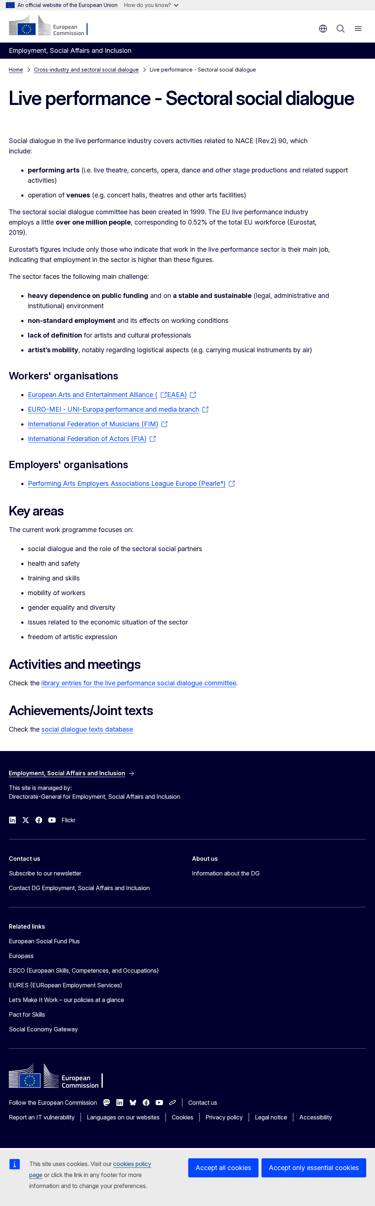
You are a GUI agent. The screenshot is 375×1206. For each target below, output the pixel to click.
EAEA (176, 394)
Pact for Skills (27, 1014)
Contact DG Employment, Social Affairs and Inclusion (79, 888)
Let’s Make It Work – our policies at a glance (66, 999)
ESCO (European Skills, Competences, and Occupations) (84, 970)
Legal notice (271, 1117)
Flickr (68, 820)
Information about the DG (226, 873)
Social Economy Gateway (43, 1029)
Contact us (202, 1102)
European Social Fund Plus (44, 941)
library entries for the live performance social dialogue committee (138, 683)
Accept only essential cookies (314, 1168)
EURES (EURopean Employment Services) (65, 985)
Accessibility (315, 1117)
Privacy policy (224, 1117)
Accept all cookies (223, 1168)
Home (16, 69)
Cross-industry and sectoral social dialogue (86, 69)
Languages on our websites (123, 1117)
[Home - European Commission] (53, 26)
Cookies (182, 1117)
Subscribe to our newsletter (45, 873)
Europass (21, 955)
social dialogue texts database (87, 729)
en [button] (323, 29)
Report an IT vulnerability (42, 1117)
